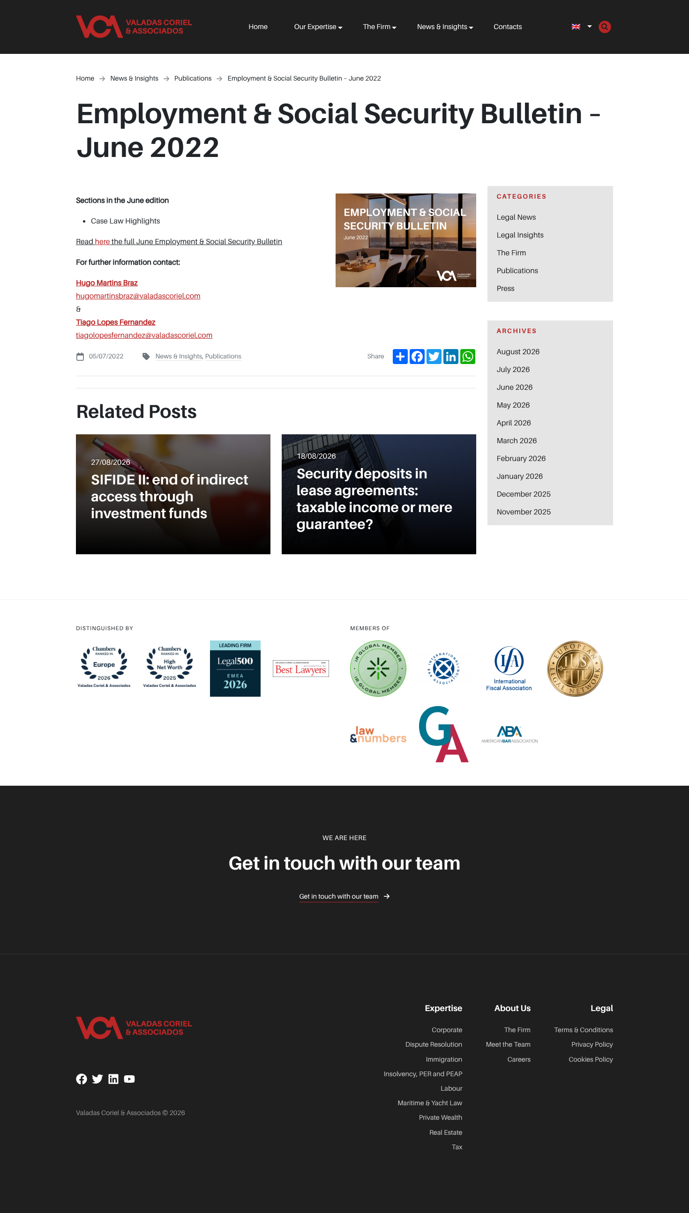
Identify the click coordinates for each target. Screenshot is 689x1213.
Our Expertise (315, 26)
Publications (223, 356)
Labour (451, 1089)
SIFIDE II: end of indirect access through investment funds (169, 496)
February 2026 (521, 458)
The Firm (376, 26)
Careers (519, 1060)
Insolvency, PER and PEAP (423, 1074)
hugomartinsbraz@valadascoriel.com (138, 295)
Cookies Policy (591, 1060)
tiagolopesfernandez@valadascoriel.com (144, 335)
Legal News (516, 217)
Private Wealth (441, 1118)
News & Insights (442, 26)
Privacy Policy (592, 1045)
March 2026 (517, 440)
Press (506, 288)
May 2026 (513, 404)
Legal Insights (520, 234)
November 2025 (524, 511)
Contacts (508, 26)
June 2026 (515, 387)
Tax (457, 1147)
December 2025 (524, 494)
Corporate (447, 1030)
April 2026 (514, 422)
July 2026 (513, 369)
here (102, 241)
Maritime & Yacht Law (429, 1103)
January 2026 (520, 476)
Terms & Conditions (583, 1030)
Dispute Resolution (434, 1045)
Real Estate (446, 1133)
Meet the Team (508, 1045)
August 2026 (518, 351)
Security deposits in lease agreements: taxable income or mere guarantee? (375, 498)
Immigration (444, 1060)
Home (258, 26)
